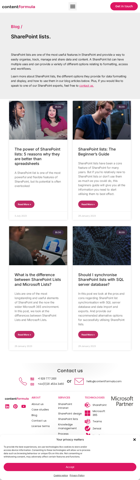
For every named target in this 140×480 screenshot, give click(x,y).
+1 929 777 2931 (47, 378)
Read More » (24, 204)
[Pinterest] (15, 406)
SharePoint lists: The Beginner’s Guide (97, 151)
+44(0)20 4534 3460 (51, 384)
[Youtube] (23, 406)
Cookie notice (61, 475)
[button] (134, 439)
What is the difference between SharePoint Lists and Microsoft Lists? (38, 279)
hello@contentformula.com (104, 381)
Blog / (16, 26)
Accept (70, 467)
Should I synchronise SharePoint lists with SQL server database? (101, 279)
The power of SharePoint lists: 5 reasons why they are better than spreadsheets (37, 156)
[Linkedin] (7, 406)
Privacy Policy (77, 475)
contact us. (86, 85)
